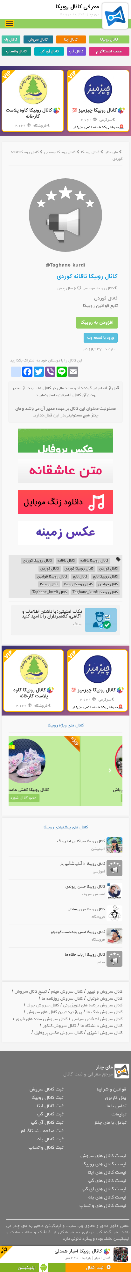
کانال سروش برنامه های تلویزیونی (92, 1005)
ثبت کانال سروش (46, 1089)
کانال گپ (76, 51)
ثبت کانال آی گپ (47, 1122)
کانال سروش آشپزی (104, 1032)
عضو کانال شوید (94, 798)
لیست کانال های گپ (107, 1180)
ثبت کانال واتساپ (46, 1147)
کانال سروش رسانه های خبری (41, 1019)
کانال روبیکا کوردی (37, 561)
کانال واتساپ (16, 51)
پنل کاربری (115, 1097)
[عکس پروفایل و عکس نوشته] (65, 441)
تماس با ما (116, 1106)
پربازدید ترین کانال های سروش (54, 1012)
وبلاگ (77, 624)
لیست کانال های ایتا (107, 1172)
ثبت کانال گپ (50, 1114)
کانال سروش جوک (43, 1005)
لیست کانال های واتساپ (102, 1205)
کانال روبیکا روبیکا (78, 584)
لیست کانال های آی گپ (104, 1189)
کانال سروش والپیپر (104, 991)
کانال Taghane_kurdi (49, 592)
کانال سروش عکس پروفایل (58, 1032)
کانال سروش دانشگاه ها (101, 1025)
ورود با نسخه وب (100, 337)
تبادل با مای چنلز (110, 1122)
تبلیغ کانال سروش (31, 991)
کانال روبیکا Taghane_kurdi (95, 592)
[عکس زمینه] (65, 533)
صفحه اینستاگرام (109, 51)
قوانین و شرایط (111, 1089)
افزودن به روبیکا (97, 322)
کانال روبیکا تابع (105, 577)
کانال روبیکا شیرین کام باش (94, 790)
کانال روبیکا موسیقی (60, 152)
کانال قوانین (108, 584)
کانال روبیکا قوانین (52, 577)
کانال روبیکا (109, 39)
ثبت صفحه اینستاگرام (42, 1131)
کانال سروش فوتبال (104, 998)
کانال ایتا (71, 39)
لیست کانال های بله (107, 1197)
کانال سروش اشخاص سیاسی (97, 1019)
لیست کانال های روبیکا (104, 1164)
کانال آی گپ (49, 51)
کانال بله (10, 39)
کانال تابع (80, 577)
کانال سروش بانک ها (104, 1012)
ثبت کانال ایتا (50, 1106)
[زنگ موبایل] (65, 502)
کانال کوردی (108, 569)
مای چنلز (111, 152)
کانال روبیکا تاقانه (94, 561)
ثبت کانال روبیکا (47, 1097)
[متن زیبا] (65, 471)
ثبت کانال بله (50, 1139)
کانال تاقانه (66, 561)
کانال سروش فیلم (67, 991)
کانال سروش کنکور (59, 1025)
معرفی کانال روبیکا (77, 7)
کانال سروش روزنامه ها (62, 998)
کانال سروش (38, 39)
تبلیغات (119, 1114)
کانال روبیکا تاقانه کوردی (87, 276)
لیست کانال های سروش (103, 1156)
